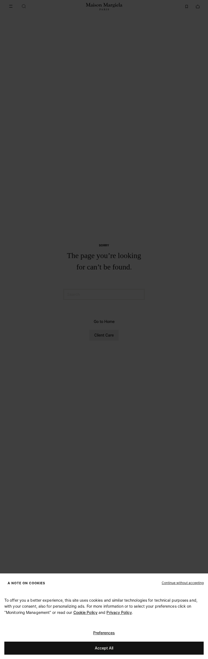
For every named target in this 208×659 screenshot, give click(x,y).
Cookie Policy (85, 612)
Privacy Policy (119, 612)
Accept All (104, 648)
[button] (183, 582)
